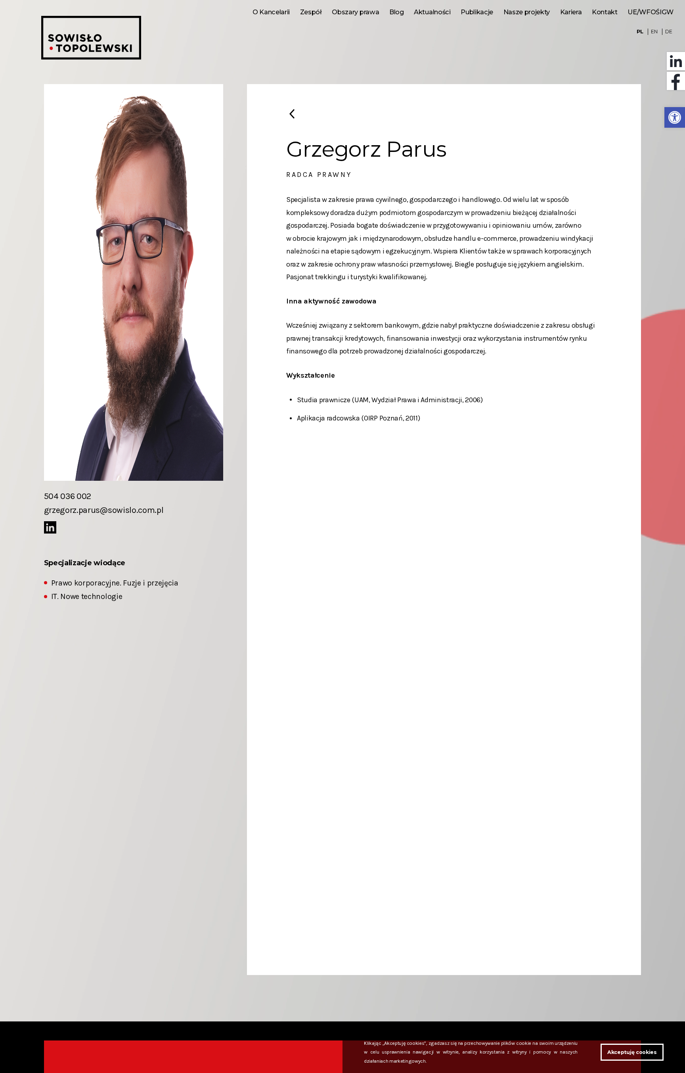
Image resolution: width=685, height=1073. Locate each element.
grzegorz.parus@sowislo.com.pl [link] (104, 510)
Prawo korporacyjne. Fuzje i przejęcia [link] (114, 582)
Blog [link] (396, 12)
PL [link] (640, 32)
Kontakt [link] (605, 12)
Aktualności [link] (432, 12)
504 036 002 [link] (67, 496)
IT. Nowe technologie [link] (86, 596)
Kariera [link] (571, 12)
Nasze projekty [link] (526, 12)
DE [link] (668, 32)
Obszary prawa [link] (355, 12)
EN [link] (654, 32)
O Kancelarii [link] (271, 12)
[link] (674, 117)
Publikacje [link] (477, 12)
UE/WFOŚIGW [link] (651, 12)
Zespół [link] (311, 12)
